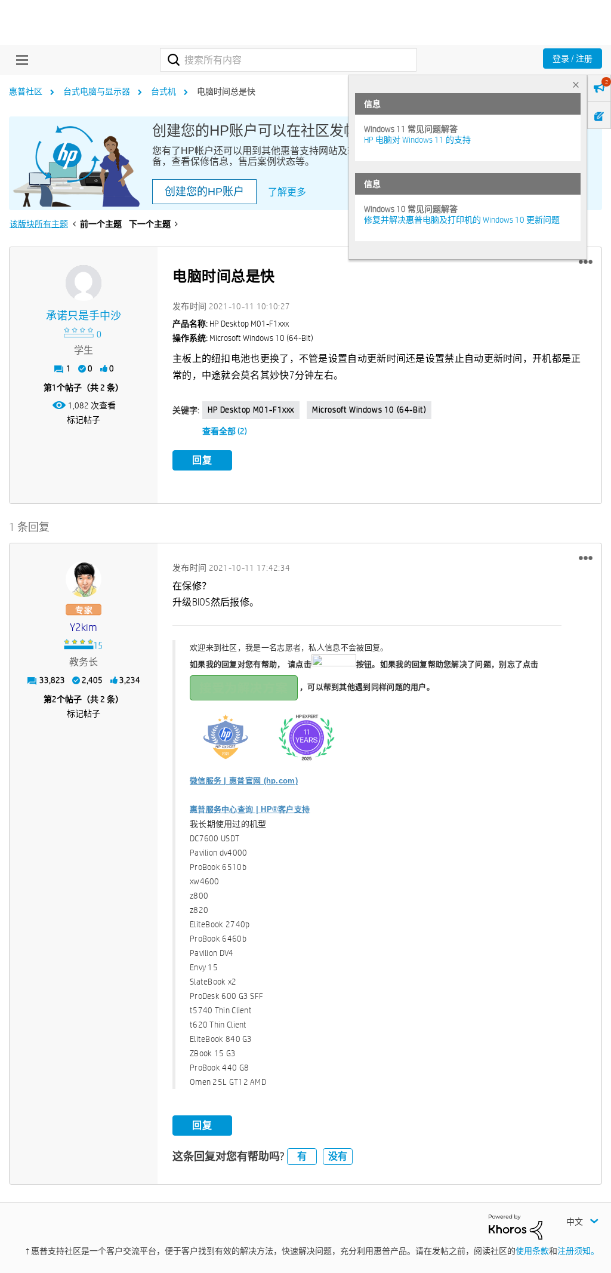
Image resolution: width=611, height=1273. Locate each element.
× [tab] (576, 84)
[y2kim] (83, 579)
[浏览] (19, 60)
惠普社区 (25, 91)
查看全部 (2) (224, 431)
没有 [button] (337, 1156)
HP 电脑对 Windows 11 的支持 (417, 139)
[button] (585, 262)
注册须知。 (578, 1251)
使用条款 (532, 1251)
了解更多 (287, 192)
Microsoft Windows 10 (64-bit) (369, 409)
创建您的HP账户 (204, 192)
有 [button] (302, 1156)
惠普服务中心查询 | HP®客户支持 (250, 809)
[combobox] (288, 60)
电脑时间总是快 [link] (226, 91)
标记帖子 (83, 419)
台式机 (163, 91)
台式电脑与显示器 (96, 91)
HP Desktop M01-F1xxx (251, 409)
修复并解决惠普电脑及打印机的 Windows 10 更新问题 (462, 219)
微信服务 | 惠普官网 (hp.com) (244, 780)
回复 (202, 460)
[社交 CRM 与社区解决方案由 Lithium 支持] (515, 1225)
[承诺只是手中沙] (83, 283)
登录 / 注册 (573, 58)
